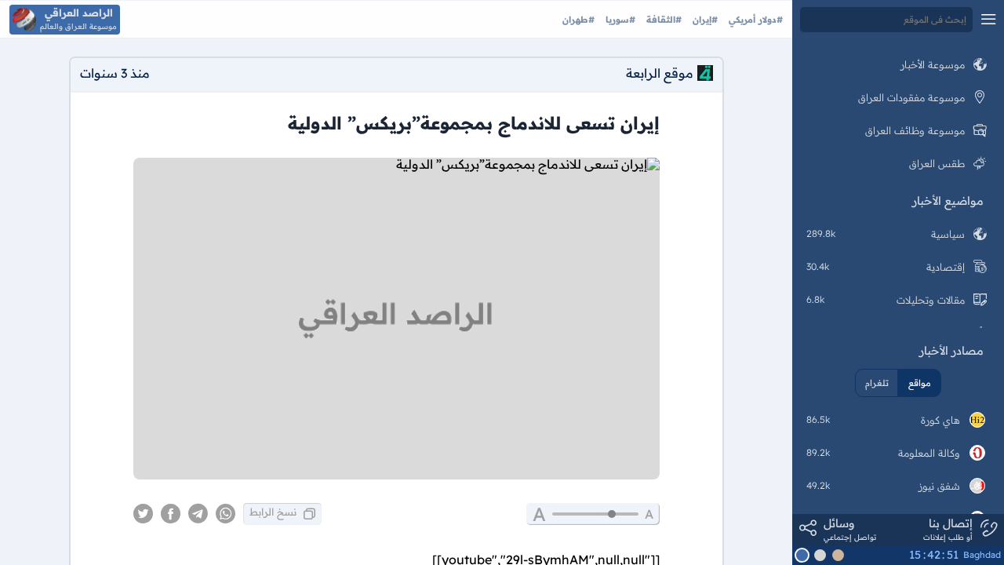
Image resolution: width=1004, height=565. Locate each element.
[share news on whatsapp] (225, 514)
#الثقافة (662, 19)
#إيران (703, 19)
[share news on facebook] (170, 514)
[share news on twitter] (143, 514)
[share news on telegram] (198, 514)
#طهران (578, 19)
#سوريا (618, 19)
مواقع (919, 382)
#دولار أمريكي (754, 19)
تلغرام (877, 382)
